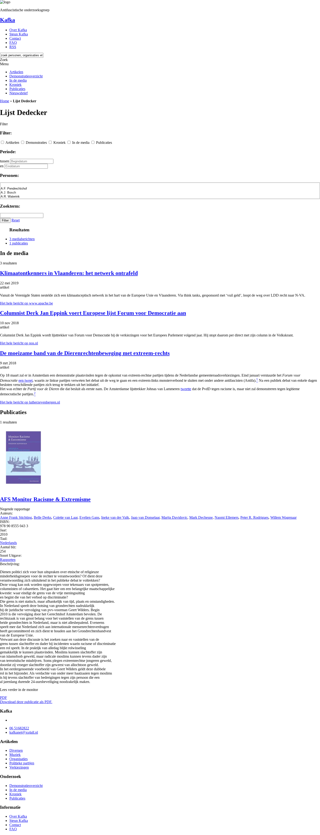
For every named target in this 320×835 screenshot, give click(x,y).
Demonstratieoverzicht (26, 76)
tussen (4, 161)
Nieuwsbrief (18, 93)
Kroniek (15, 85)
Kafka (7, 20)
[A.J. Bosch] (160, 193)
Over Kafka (18, 30)
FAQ (13, 43)
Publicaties (17, 89)
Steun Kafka (18, 34)
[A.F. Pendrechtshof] (160, 189)
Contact (15, 38)
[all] (160, 185)
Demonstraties (36, 143)
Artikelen (16, 72)
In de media (18, 80)
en (2, 166)
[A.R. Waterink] (160, 197)
